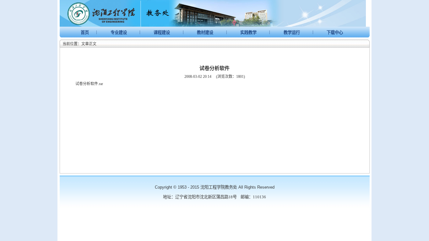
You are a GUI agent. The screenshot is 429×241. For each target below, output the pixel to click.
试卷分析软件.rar (89, 84)
